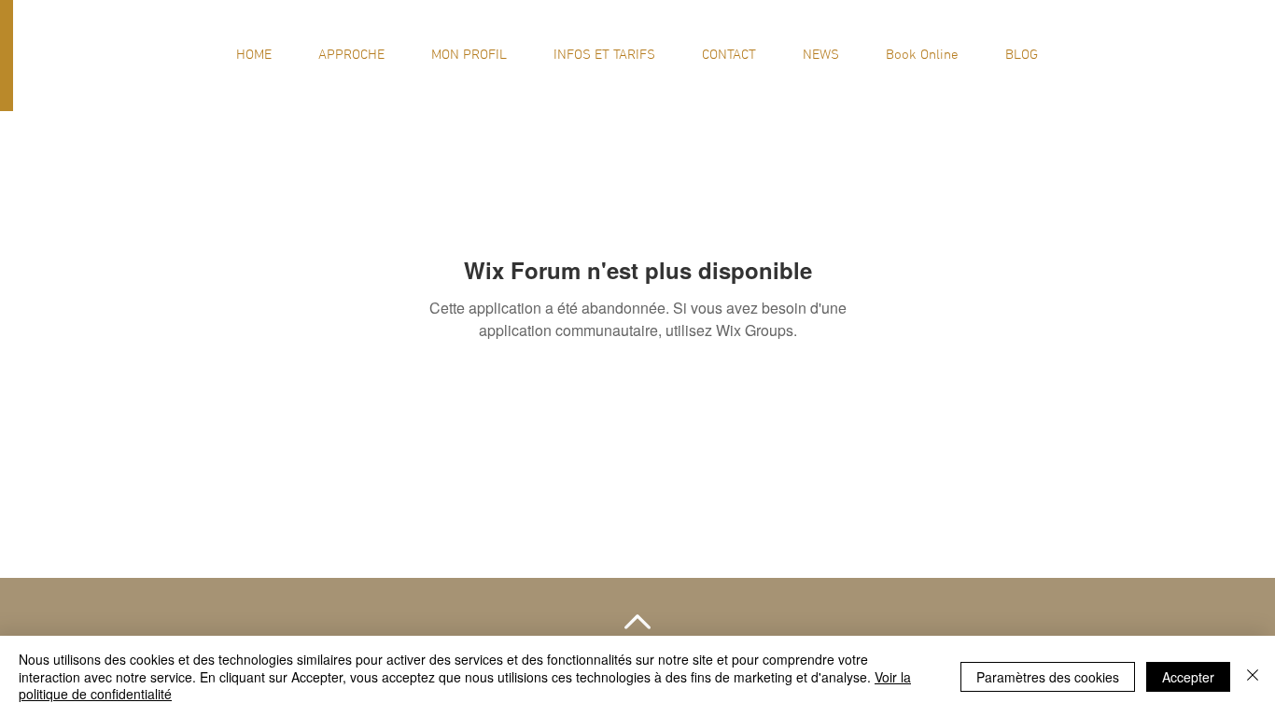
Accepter (1188, 677)
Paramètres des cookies (1047, 677)
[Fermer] (1252, 676)
